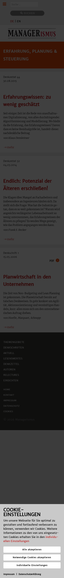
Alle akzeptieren (32, 549)
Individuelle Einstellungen (32, 565)
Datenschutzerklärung (30, 574)
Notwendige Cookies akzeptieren (32, 557)
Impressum (9, 574)
